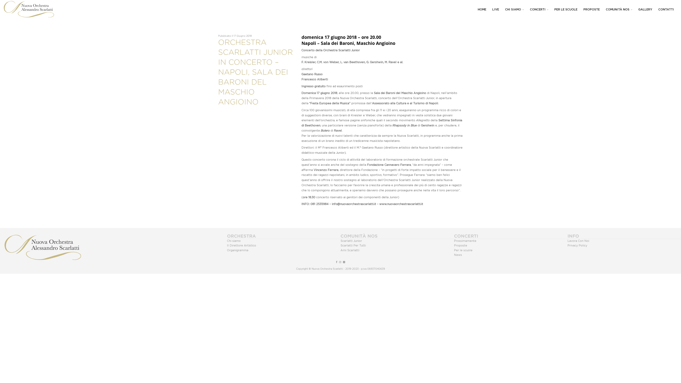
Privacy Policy (577, 245)
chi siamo (513, 9)
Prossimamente (465, 241)
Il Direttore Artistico (241, 245)
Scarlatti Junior (351, 241)
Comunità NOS (617, 9)
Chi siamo (234, 241)
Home (482, 9)
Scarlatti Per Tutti (353, 245)
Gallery (645, 9)
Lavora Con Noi (578, 241)
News (458, 255)
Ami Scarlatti (349, 250)
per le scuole (565, 9)
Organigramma (237, 250)
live (495, 9)
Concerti (538, 9)
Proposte (591, 9)
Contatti (666, 9)
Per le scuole (463, 250)
